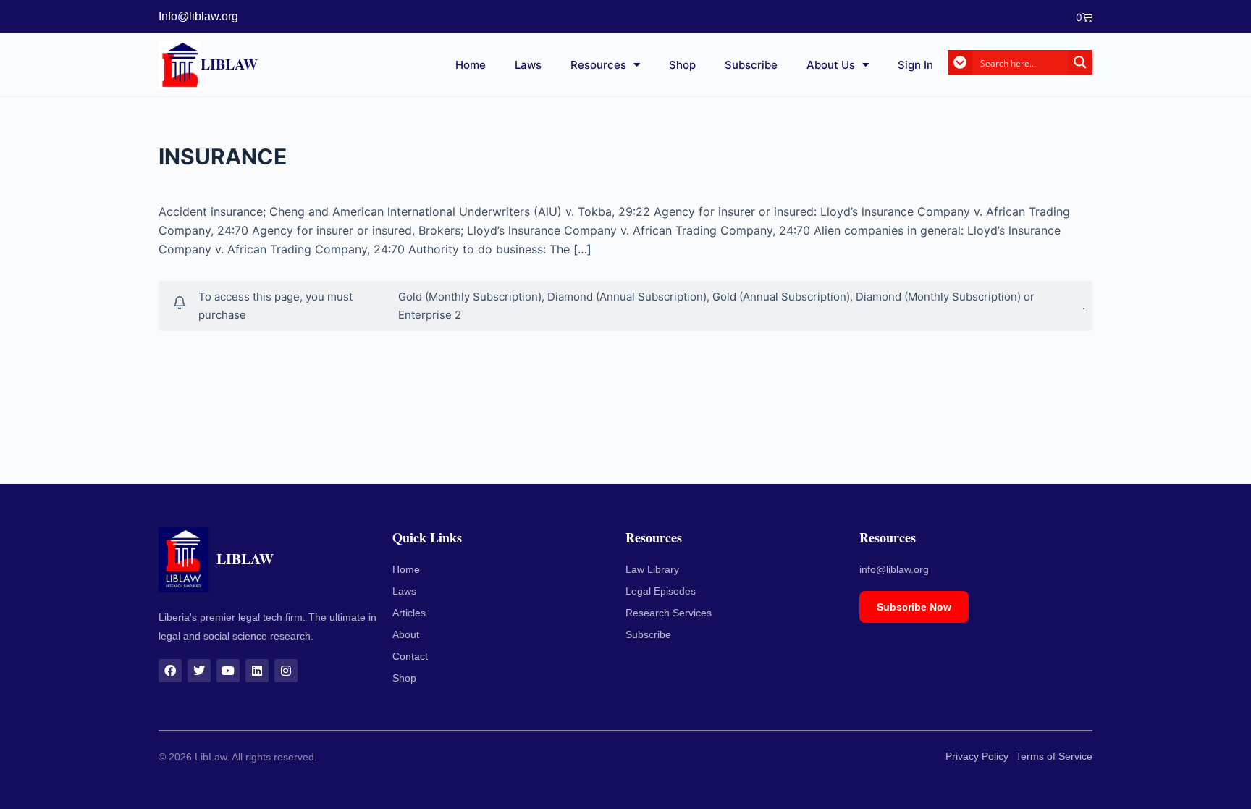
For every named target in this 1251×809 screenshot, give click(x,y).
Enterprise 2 (429, 315)
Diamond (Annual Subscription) (627, 296)
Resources (598, 65)
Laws (528, 65)
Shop (682, 65)
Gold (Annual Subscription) (781, 296)
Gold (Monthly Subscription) (470, 296)
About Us (830, 65)
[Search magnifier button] (1080, 62)
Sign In (915, 65)
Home (470, 65)
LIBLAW (229, 64)
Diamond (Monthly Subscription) (938, 296)
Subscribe (751, 65)
